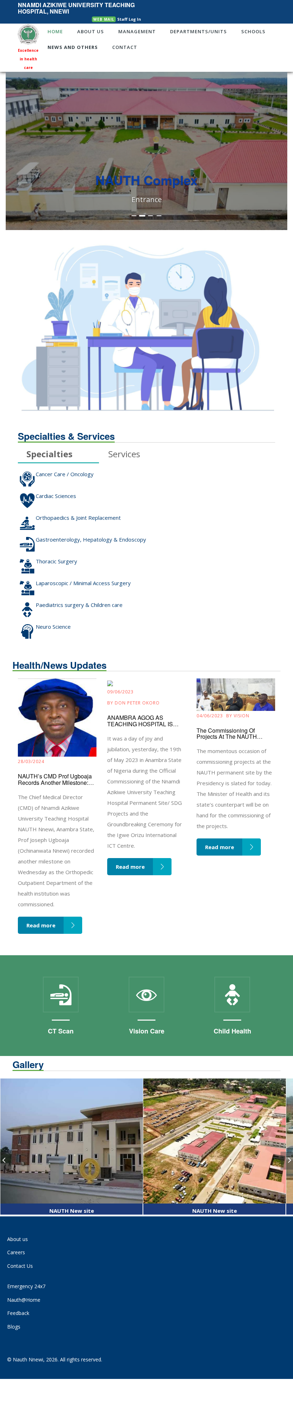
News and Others (73, 47)
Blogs (13, 1326)
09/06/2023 (120, 692)
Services (124, 455)
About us (17, 1239)
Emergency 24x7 (26, 1286)
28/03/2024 (31, 761)
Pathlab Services (237, 1031)
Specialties (49, 455)
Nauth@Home (23, 1299)
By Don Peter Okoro (133, 703)
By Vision (237, 716)
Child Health (151, 1031)
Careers (16, 1252)
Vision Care (65, 1031)
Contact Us (20, 1265)
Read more (40, 925)
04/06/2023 (210, 716)
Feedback (18, 1313)
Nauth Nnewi (28, 1359)
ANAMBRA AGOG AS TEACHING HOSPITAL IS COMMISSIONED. (140, 723)
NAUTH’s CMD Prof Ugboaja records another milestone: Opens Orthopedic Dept (55, 782)
